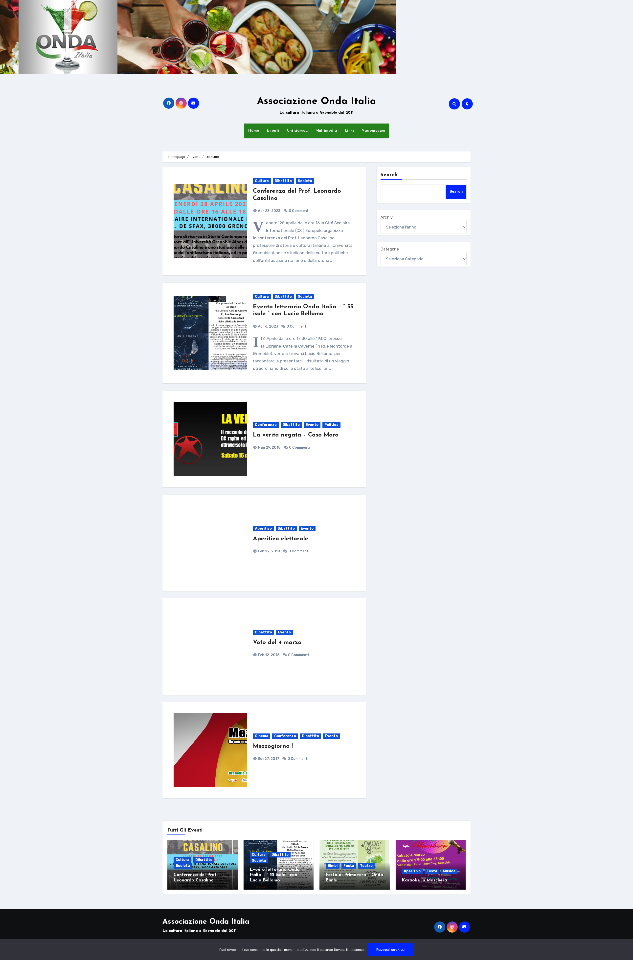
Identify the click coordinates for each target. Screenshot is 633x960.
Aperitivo (263, 528)
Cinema (261, 736)
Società (305, 181)
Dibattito (283, 181)
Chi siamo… (297, 131)
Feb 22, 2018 (268, 551)
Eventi (273, 131)
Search (389, 174)
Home (253, 131)
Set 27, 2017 (268, 759)
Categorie (390, 249)
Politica (331, 425)
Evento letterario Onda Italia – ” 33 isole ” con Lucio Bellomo (275, 875)
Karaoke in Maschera (424, 880)
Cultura (262, 181)
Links (350, 131)
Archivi (387, 217)
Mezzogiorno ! (273, 746)
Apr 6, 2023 (267, 326)
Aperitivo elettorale (280, 539)
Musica (449, 871)
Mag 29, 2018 (269, 447)
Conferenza (266, 425)
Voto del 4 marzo (277, 643)
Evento (312, 425)
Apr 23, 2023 (268, 211)
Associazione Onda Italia (316, 101)
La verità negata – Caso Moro (296, 435)
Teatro (366, 866)
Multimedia (326, 131)
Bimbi (333, 866)
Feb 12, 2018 (268, 655)
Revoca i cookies (390, 949)
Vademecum (373, 131)
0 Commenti (299, 211)
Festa (348, 866)
